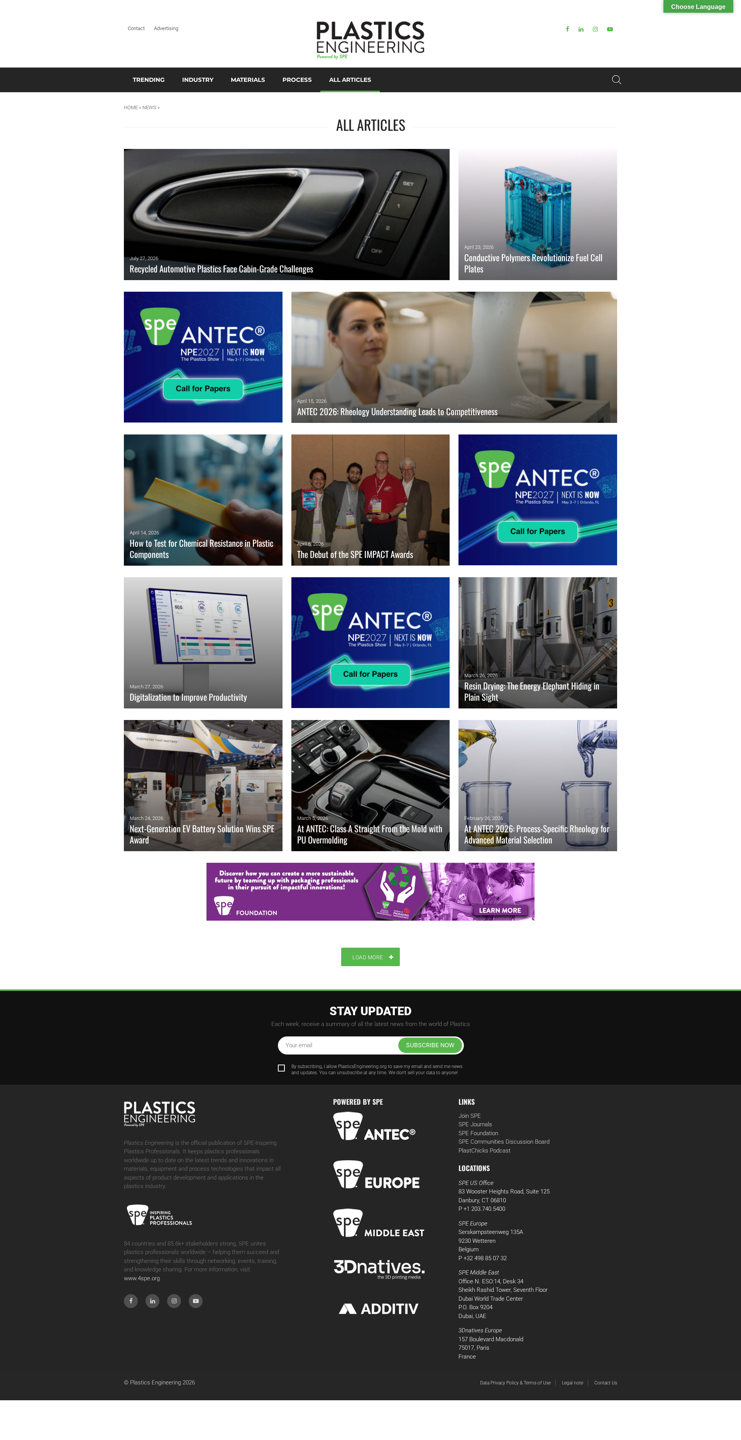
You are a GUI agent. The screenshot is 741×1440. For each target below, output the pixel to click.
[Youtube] (610, 29)
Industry (197, 79)
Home (131, 107)
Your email (299, 1045)
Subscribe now (430, 1045)
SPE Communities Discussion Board (504, 1141)
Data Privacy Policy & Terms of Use (515, 1383)
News (149, 107)
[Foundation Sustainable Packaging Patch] (370, 892)
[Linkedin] (581, 29)
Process (297, 79)
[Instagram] (595, 29)
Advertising (166, 28)
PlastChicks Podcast (484, 1150)
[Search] (616, 80)
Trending (149, 79)
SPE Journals (475, 1124)
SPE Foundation (478, 1133)
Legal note (572, 1383)
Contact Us (605, 1383)
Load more (367, 957)
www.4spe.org (142, 1278)
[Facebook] (567, 29)
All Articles (350, 79)
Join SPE (469, 1115)
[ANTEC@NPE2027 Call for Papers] (203, 357)
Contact (136, 28)
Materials (248, 79)
